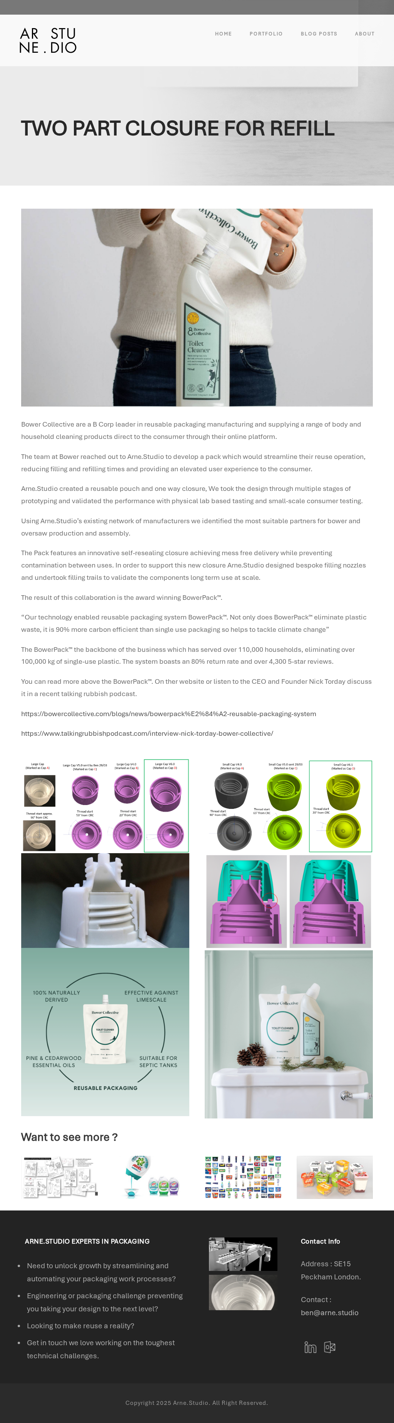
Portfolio (266, 34)
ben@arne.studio (330, 1313)
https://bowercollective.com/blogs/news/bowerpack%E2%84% (120, 713)
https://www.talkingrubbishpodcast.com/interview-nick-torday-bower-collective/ (147, 733)
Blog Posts (319, 34)
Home (223, 34)
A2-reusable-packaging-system (267, 713)
